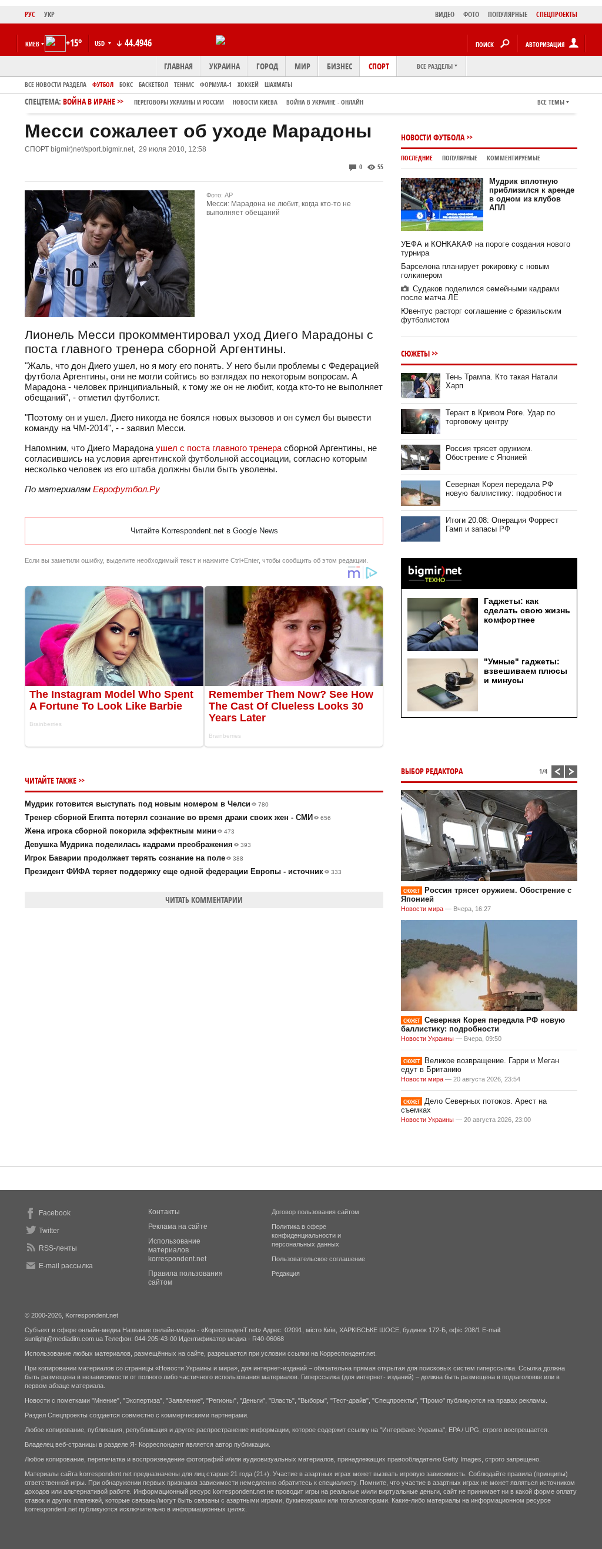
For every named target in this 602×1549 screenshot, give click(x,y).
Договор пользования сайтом (315, 1211)
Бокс (126, 84)
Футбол (102, 84)
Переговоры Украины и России (179, 102)
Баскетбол (153, 84)
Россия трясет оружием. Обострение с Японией (489, 453)
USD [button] (100, 43)
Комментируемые (513, 157)
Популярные (459, 157)
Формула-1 (216, 84)
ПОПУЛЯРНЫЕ (507, 14)
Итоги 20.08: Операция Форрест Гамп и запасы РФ (502, 524)
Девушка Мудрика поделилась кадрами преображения (138, 844)
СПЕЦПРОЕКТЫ (556, 14)
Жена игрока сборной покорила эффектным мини (130, 830)
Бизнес (339, 66)
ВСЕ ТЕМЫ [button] (550, 102)
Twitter (49, 1231)
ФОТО (471, 14)
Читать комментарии (204, 899)
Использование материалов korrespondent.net (177, 1250)
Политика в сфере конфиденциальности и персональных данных (306, 1235)
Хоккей (248, 84)
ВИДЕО (444, 14)
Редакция (286, 1273)
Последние (417, 157)
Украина (224, 66)
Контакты (164, 1212)
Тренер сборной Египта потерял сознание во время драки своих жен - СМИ (178, 817)
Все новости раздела (55, 84)
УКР (49, 14)
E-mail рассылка (66, 1266)
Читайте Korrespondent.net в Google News (204, 530)
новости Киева (255, 102)
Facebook (55, 1213)
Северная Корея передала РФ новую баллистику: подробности (503, 489)
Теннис (184, 84)
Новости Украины (427, 1038)
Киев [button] (32, 43)
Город (267, 66)
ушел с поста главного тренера (219, 448)
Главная (178, 66)
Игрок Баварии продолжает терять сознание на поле (134, 858)
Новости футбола (432, 137)
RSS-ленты (58, 1248)
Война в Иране (213, 101)
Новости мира (422, 908)
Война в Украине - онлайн (324, 102)
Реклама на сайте (178, 1226)
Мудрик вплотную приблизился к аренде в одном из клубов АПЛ (531, 194)
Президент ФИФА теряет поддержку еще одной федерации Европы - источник (183, 871)
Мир (302, 66)
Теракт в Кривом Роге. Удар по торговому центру (500, 417)
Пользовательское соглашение (318, 1258)
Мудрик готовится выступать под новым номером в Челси (147, 803)
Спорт (379, 66)
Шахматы (278, 84)
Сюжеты (415, 353)
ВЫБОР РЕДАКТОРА (432, 771)
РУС (30, 14)
